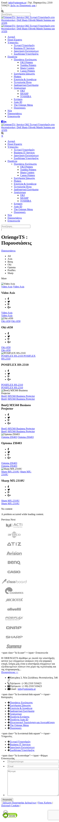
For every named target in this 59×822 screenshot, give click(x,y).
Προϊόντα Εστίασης (19, 716)
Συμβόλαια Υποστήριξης (22, 750)
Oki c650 (6, 321)
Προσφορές (16, 728)
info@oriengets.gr (17, 2)
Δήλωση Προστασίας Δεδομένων (19, 802)
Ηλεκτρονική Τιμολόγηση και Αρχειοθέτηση (32, 722)
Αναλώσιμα (16, 714)
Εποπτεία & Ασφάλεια (21, 708)
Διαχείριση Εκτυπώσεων (22, 747)
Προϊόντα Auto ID (19, 719)
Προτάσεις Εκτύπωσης (21, 702)
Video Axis (6, 286)
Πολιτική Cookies (10, 805)
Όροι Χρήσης (45, 802)
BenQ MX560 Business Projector (18, 396)
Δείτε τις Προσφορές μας (23, 5)
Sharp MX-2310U (10, 471)
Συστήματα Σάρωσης (20, 705)
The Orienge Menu (19, 725)
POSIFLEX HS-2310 (12, 356)
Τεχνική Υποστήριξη (20, 741)
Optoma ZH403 (9, 437)
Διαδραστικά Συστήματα (22, 711)
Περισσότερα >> (9, 672)
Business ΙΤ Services (20, 744)
